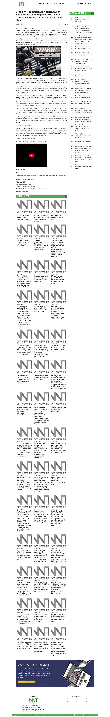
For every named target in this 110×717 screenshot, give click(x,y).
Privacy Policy (79, 715)
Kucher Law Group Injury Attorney (25, 186)
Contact (93, 715)
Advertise (87, 715)
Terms (71, 715)
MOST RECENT (47, 3)
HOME (40, 3)
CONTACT (62, 3)
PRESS (55, 3)
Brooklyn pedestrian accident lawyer (50, 29)
